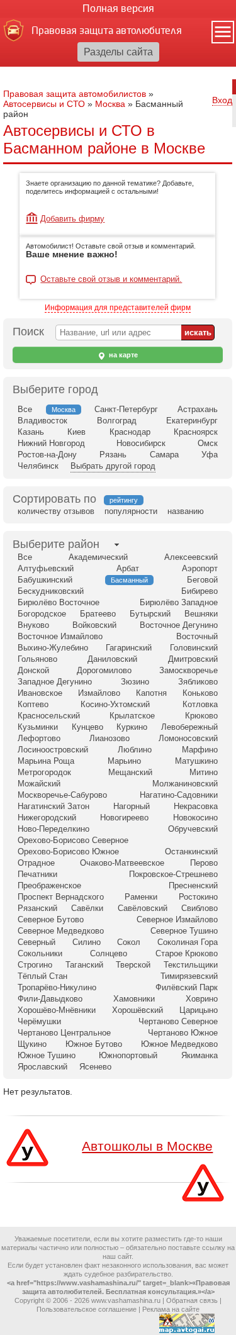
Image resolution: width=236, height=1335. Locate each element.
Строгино (35, 964)
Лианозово (109, 738)
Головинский (194, 647)
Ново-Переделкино (53, 829)
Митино (203, 772)
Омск (208, 443)
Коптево (33, 704)
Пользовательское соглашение (87, 1309)
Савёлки (87, 908)
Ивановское (40, 693)
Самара (164, 454)
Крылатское (132, 715)
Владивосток (42, 420)
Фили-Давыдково (50, 998)
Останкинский (191, 851)
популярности (130, 511)
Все (25, 409)
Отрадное (36, 863)
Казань (31, 432)
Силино (86, 942)
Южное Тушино (47, 1055)
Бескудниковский (51, 591)
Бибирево (199, 591)
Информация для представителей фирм (118, 307)
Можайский (39, 783)
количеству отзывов (56, 511)
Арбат (127, 568)
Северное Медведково (61, 931)
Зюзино (135, 681)
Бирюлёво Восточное (58, 602)
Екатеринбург (192, 420)
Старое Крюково (186, 953)
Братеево (98, 613)
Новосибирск (141, 443)
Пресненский (193, 885)
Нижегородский (47, 817)
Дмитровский (193, 659)
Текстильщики (191, 964)
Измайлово (99, 693)
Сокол (128, 942)
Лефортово (39, 738)
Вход (222, 100)
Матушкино (196, 761)
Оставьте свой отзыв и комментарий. (111, 279)
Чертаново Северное (178, 1021)
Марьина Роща (46, 761)
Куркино (131, 727)
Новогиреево (124, 817)
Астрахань (197, 409)
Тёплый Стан (42, 976)
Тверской (133, 964)
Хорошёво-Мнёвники (57, 1010)
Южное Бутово (93, 1044)
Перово (204, 863)
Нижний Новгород (51, 443)
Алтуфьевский (46, 568)
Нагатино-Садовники (179, 795)
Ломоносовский (188, 738)
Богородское (42, 613)
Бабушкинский (45, 579)
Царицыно (198, 1010)
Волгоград (117, 420)
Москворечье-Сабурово (62, 795)
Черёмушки (39, 1021)
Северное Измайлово (177, 919)
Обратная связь (192, 1300)
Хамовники (134, 998)
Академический (98, 557)
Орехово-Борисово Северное (73, 840)
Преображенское (49, 885)
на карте (122, 355)
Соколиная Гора (187, 942)
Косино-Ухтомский (115, 704)
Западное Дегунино (55, 681)
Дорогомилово (104, 670)
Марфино (200, 749)
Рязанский (37, 908)
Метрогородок (44, 772)
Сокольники (40, 953)
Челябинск (38, 466)
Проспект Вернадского (61, 897)
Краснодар (130, 432)
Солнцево (108, 953)
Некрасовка (196, 806)
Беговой (202, 579)
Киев (76, 432)
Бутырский (150, 613)
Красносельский (49, 715)
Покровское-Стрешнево (173, 874)
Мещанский (130, 772)
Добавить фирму (72, 218)
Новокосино (195, 817)
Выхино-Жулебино (53, 647)
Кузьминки (38, 727)
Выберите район (56, 544)
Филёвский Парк (186, 987)
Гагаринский (129, 647)
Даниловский (112, 659)
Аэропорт (200, 568)
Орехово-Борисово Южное (68, 851)
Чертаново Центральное (64, 1032)
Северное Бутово (51, 919)
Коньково (200, 693)
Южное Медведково (179, 1044)
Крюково (201, 715)
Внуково (33, 625)
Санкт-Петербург (126, 409)
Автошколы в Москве (147, 1146)
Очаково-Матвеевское (122, 863)
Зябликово (198, 681)
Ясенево (95, 1066)
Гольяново (37, 659)
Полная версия (118, 8)
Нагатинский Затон (53, 806)
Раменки (141, 897)
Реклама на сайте (170, 1309)
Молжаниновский (185, 783)
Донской (33, 670)
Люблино (135, 749)
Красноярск (196, 432)
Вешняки (201, 613)
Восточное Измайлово (60, 636)
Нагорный (131, 806)
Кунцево (87, 727)
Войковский (94, 625)
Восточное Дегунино (179, 625)
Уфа (209, 454)
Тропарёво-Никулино (57, 987)
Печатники (37, 874)
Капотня (151, 693)
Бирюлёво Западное (179, 602)
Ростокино (198, 897)
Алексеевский (191, 557)
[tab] (56, 544)
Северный (36, 942)
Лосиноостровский (53, 749)
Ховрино (202, 998)
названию (185, 511)
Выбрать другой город (112, 466)
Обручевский (193, 829)
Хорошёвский (137, 1010)
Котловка (200, 704)
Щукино (32, 1044)
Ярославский (42, 1066)
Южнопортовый (128, 1055)
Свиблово (199, 908)
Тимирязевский (189, 976)
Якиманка (199, 1055)
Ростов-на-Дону (47, 454)
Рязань (112, 454)
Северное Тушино (184, 931)
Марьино (124, 761)
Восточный (197, 636)
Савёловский (142, 908)
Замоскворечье (188, 670)
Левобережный (189, 727)
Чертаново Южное (183, 1032)
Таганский (84, 964)
